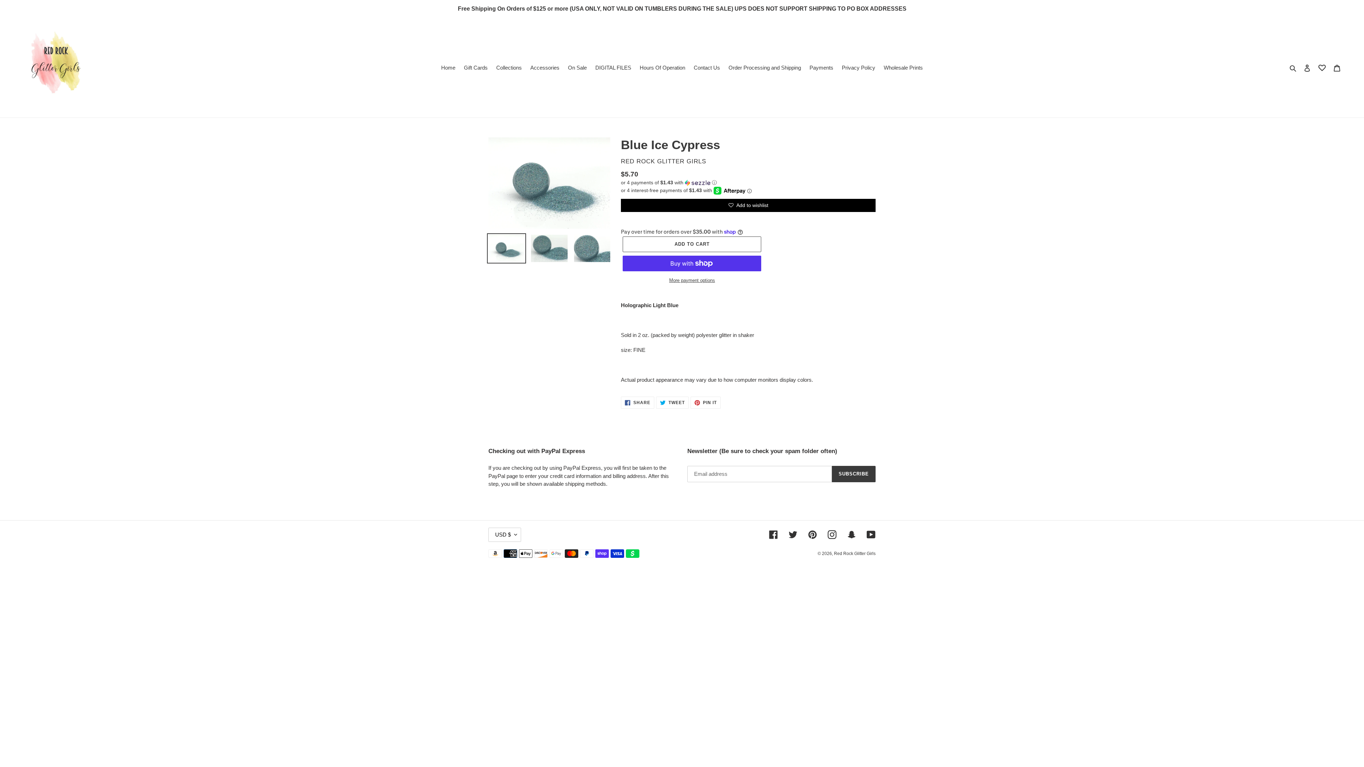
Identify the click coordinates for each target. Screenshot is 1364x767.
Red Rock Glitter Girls (855, 553)
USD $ (503, 535)
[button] (669, 182)
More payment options (692, 280)
